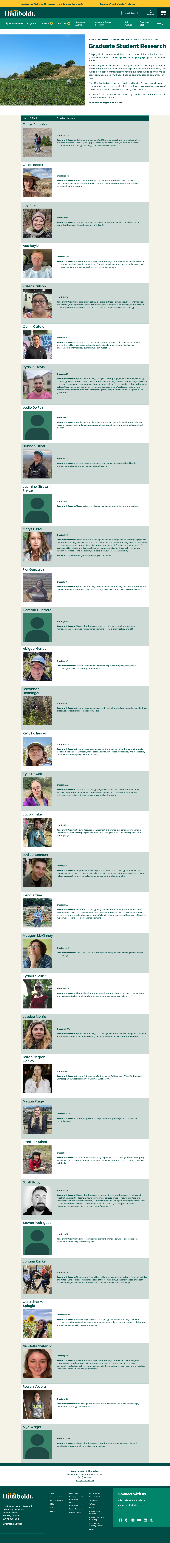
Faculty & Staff (144, 23)
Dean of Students (96, 1497)
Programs (31, 24)
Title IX (53, 1508)
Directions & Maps (12, 1524)
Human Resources (76, 1509)
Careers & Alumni (80, 23)
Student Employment (74, 1504)
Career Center (75, 1512)
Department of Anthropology (113, 40)
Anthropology (16, 24)
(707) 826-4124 (85, 1478)
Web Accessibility (58, 1497)
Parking (92, 1504)
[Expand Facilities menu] (68, 23)
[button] (130, 13)
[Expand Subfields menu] (51, 23)
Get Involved (128, 23)
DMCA (52, 1504)
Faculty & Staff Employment (76, 1498)
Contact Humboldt (128, 1505)
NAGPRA (52, 1511)
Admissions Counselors (131, 1500)
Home (91, 40)
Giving (160, 24)
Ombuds (91, 1529)
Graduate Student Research (103, 23)
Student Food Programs (94, 1512)
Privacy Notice (56, 1500)
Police (91, 1508)
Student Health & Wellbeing (96, 1518)
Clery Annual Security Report (96, 1524)
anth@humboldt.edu (85, 1481)
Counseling (93, 1500)
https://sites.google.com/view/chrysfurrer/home (88, 556)
